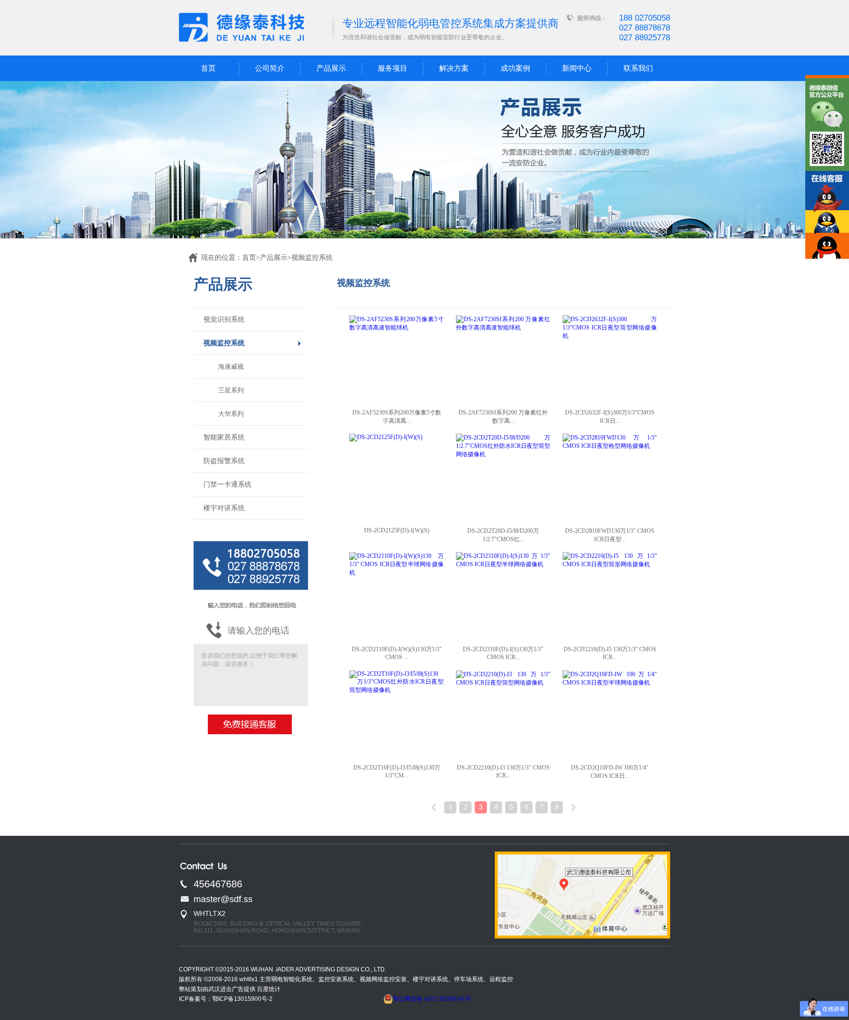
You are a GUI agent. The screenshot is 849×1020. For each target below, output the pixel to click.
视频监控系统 (224, 343)
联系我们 (638, 68)
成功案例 (515, 68)
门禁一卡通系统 (227, 484)
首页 (208, 68)
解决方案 (454, 68)
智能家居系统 (224, 437)
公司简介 (269, 68)
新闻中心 (577, 68)
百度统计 (269, 989)
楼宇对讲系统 (224, 508)
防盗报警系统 (224, 461)
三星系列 (231, 390)
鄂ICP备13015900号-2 (242, 998)
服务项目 (392, 68)
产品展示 (331, 68)
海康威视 (231, 366)
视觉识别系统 (224, 319)
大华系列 (231, 413)
